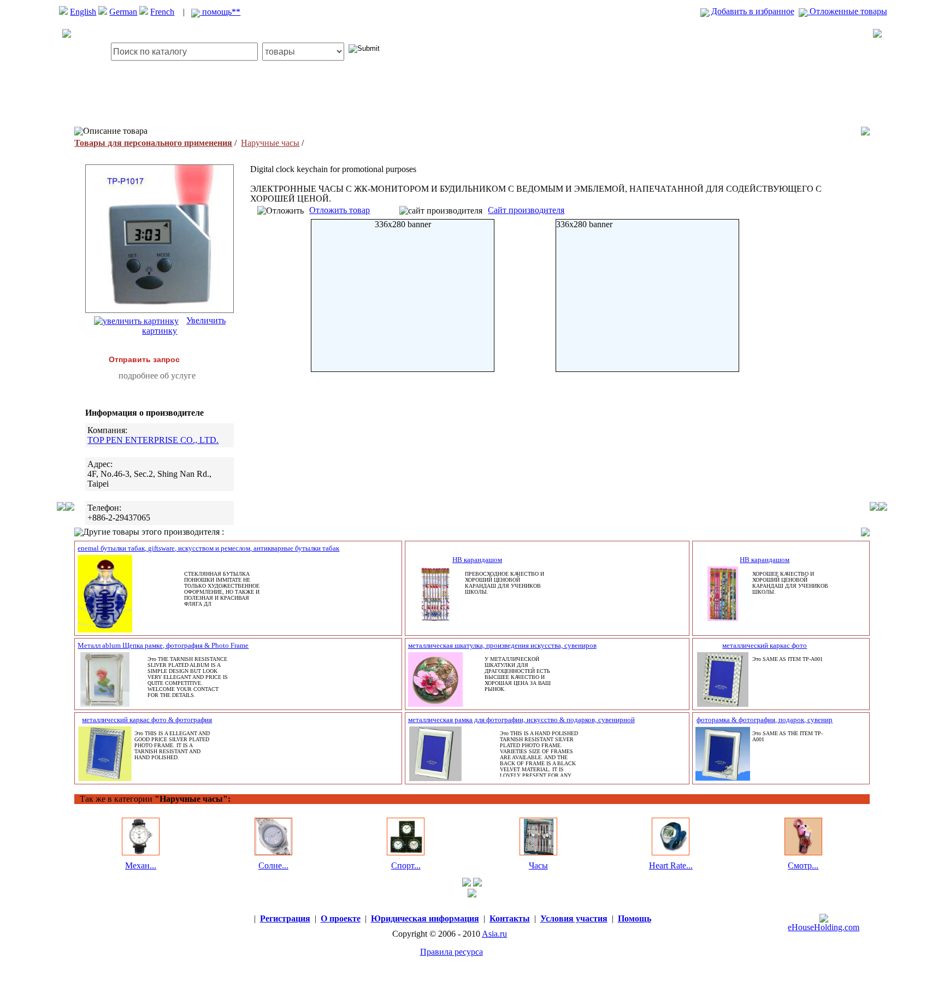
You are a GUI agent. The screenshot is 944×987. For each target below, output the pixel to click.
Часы (538, 865)
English (83, 11)
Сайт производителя (526, 210)
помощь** (220, 11)
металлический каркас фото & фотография (147, 720)
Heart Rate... (671, 865)
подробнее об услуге (157, 375)
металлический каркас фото (764, 645)
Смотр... (803, 865)
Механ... (140, 865)
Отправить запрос (144, 359)
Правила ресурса (451, 951)
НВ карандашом (477, 559)
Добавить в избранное (751, 11)
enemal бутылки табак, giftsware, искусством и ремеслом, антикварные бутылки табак (208, 548)
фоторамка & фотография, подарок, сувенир (765, 720)
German (123, 11)
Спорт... (406, 865)
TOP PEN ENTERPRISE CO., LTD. (153, 440)
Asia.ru (494, 933)
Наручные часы (270, 142)
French (162, 11)
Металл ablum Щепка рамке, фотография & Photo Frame (163, 645)
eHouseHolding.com (823, 927)
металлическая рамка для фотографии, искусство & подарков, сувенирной (521, 720)
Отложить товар (339, 210)
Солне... (273, 865)
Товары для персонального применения (153, 142)
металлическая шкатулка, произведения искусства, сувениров (502, 645)
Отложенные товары (847, 11)
